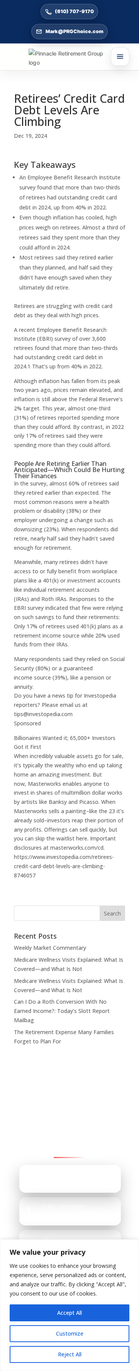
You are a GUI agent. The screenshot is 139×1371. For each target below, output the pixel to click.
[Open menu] (120, 56)
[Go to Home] (69, 58)
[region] (69, 1305)
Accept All (69, 1312)
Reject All (69, 1354)
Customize (69, 1333)
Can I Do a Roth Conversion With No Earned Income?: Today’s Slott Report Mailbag (62, 1011)
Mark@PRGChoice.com (74, 31)
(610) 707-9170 (74, 11)
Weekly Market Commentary (50, 947)
